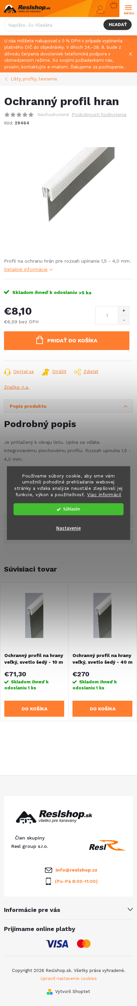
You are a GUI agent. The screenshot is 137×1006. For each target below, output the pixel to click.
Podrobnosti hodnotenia (99, 114)
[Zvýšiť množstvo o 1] (123, 310)
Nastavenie (68, 528)
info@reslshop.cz (76, 870)
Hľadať (118, 24)
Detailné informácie (26, 269)
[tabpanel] (34, 651)
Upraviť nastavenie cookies (69, 978)
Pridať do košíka (72, 340)
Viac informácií (104, 494)
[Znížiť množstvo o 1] (123, 319)
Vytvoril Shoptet (72, 991)
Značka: (16, 387)
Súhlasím (71, 509)
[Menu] (128, 9)
